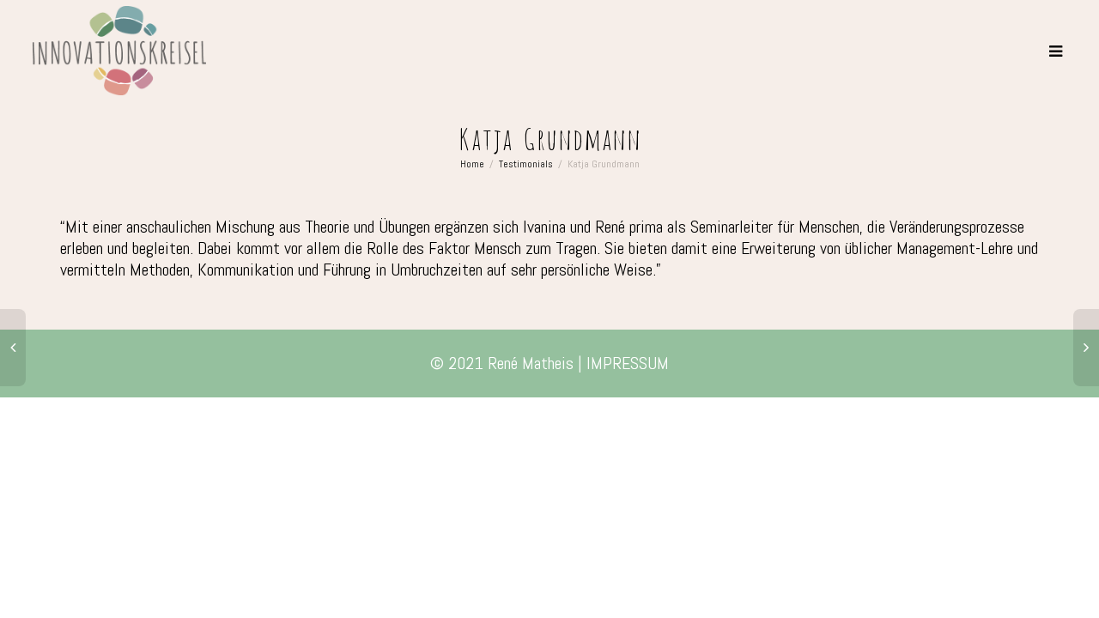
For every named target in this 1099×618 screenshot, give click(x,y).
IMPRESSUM (627, 363)
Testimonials (526, 164)
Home (472, 164)
